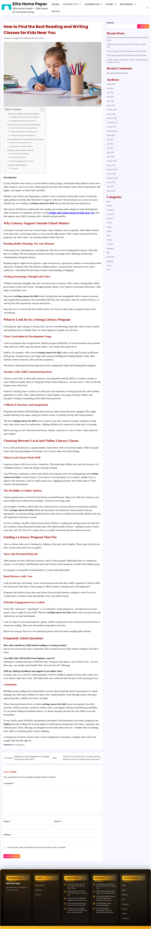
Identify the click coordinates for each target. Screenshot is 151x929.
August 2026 (111, 84)
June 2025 (110, 144)
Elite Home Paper (29, 4)
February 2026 (112, 110)
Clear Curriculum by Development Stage (24, 128)
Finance (109, 227)
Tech (108, 270)
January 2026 (111, 114)
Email (58, 821)
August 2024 (111, 182)
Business (109, 206)
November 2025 (112, 122)
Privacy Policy (39, 885)
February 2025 (112, 161)
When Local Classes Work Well (21, 142)
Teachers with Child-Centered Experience (24, 132)
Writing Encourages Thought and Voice (23, 121)
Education (110, 218)
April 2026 (110, 101)
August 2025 (111, 135)
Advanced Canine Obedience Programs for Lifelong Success (127, 51)
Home (55, 4)
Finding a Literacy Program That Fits (20, 150)
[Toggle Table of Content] (41, 110)
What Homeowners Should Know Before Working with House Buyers (76, 886)
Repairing (126, 4)
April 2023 (110, 187)
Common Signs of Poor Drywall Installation (103, 904)
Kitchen (109, 240)
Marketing (110, 248)
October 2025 (111, 127)
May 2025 (110, 148)
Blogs (56, 11)
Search (110, 22)
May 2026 (110, 97)
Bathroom (92, 4)
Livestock (110, 244)
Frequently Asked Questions (17, 165)
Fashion (109, 223)
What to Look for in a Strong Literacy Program (24, 125)
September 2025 (112, 131)
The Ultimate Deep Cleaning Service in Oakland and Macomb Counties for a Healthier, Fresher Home (105, 898)
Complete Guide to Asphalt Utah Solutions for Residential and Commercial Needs (77, 910)
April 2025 (110, 152)
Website (7, 834)
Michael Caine (37, 38)
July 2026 (110, 88)
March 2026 (111, 105)
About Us (38, 895)
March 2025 (111, 157)
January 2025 (111, 165)
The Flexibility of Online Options (22, 146)
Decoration (110, 214)
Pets (108, 253)
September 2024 (112, 178)
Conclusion (15, 168)
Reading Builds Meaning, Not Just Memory (25, 117)
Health (109, 231)
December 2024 (112, 170)
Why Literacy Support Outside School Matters (23, 114)
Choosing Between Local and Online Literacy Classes (26, 139)
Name (7, 821)
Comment (9, 783)
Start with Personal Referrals (20, 154)
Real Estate (110, 257)
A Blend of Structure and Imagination (23, 135)
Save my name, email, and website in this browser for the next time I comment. (36, 847)
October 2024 (111, 174)
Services (109, 265)
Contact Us (70, 4)
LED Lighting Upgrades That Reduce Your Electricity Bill (126, 55)
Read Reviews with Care (19, 157)
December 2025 (112, 118)
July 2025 (110, 140)
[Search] (147, 8)
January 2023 (111, 191)
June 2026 (110, 92)
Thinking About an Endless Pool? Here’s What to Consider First (77, 893)
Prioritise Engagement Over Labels (22, 161)
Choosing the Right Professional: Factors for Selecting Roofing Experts (104, 910)
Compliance (19, 744)
